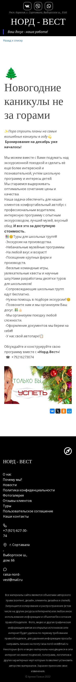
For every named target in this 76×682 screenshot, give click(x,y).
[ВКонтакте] (52, 411)
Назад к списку (13, 40)
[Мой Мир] (69, 411)
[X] (58, 411)
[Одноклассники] (63, 411)
